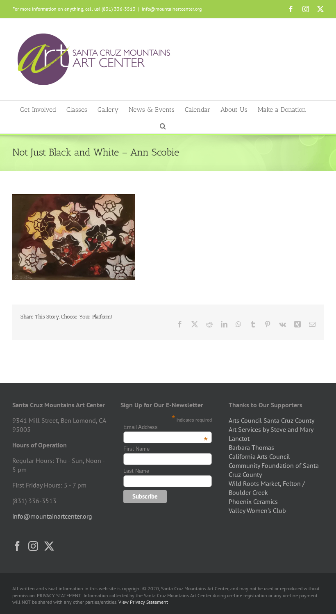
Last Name (136, 471)
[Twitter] (49, 546)
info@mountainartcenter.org (172, 9)
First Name (136, 449)
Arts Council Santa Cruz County (271, 420)
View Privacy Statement (143, 602)
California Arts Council (259, 456)
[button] (163, 125)
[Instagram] (33, 546)
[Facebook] (17, 546)
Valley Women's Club (257, 510)
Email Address (165, 427)
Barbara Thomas (251, 447)
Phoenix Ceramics (253, 501)
